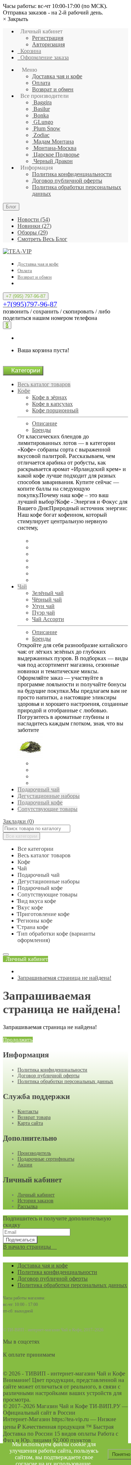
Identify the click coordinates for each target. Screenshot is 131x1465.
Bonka (40, 115)
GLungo (42, 122)
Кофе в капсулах (52, 404)
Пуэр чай (43, 612)
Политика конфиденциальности (72, 174)
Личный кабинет (36, 1195)
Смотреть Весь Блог (42, 239)
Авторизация (48, 44)
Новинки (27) (34, 226)
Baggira (42, 102)
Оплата (41, 83)
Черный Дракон (52, 161)
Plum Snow (46, 128)
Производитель (34, 1153)
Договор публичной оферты (67, 181)
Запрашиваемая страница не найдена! (64, 978)
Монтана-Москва (54, 148)
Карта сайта (30, 1123)
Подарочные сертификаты (45, 1159)
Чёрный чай (47, 599)
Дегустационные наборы (48, 796)
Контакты (27, 1111)
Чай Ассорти (48, 619)
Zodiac (40, 135)
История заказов (35, 1200)
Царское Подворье (55, 154)
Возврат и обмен (53, 89)
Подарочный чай (38, 789)
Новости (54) (33, 219)
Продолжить (18, 1039)
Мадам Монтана (53, 141)
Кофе (23, 391)
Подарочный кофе (40, 802)
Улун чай (43, 606)
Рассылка (27, 1206)
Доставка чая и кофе (57, 76)
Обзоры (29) (32, 232)
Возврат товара (34, 1117)
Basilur (41, 109)
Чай (22, 586)
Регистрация (47, 38)
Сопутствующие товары (47, 809)
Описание (44, 423)
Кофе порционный (55, 410)
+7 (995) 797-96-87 (25, 296)
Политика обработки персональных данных (65, 1081)
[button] (25, 959)
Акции (24, 1165)
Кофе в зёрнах (49, 397)
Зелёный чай (48, 593)
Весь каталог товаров (44, 384)
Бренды (41, 430)
